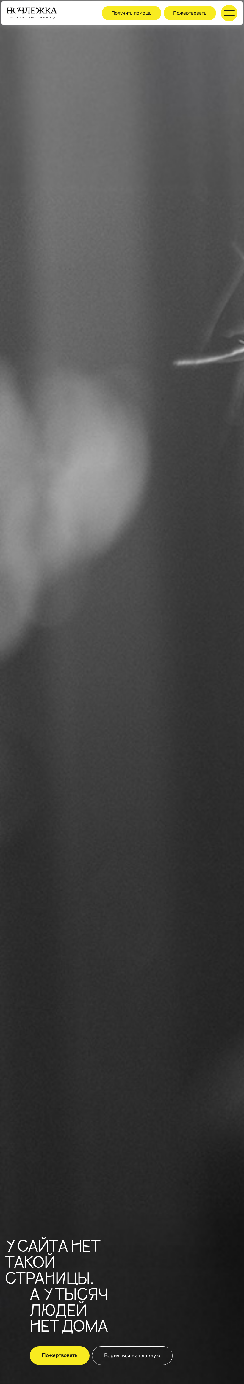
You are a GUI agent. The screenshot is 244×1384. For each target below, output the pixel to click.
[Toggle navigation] (229, 13)
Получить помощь (131, 13)
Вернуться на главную (132, 1355)
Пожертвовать (190, 13)
